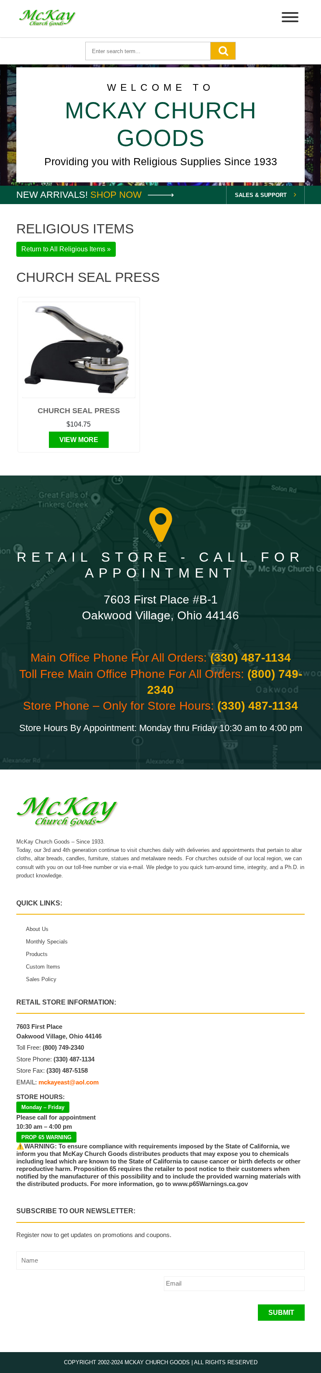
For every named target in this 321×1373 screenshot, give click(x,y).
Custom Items (43, 967)
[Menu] (290, 18)
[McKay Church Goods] (47, 18)
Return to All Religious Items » (66, 249)
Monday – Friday (42, 1107)
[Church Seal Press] (78, 350)
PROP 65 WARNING (46, 1137)
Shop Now (117, 194)
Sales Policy (41, 979)
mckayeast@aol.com (68, 1082)
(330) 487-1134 (250, 657)
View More (78, 439)
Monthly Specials (47, 941)
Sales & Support (261, 195)
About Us (37, 929)
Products (37, 954)
